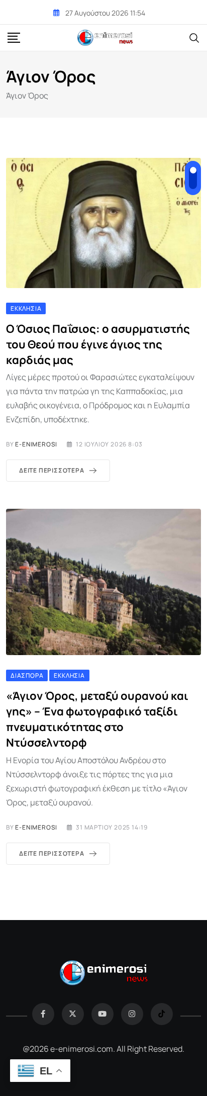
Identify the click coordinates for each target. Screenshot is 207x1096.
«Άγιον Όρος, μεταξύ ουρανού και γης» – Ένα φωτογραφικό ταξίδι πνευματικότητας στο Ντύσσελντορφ (97, 719)
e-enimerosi (36, 444)
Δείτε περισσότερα (51, 470)
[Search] (194, 37)
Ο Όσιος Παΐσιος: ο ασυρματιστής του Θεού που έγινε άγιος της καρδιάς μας (98, 344)
